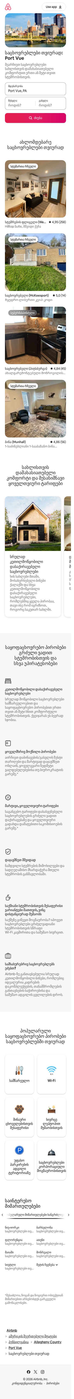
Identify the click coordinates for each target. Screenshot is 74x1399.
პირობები (52, 1383)
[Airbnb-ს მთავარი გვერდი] (8, 6)
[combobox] (35, 90)
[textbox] (20, 105)
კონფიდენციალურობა (27, 1383)
